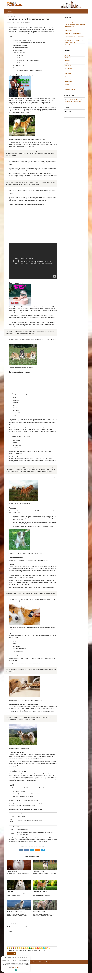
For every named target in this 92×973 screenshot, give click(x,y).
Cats (66, 63)
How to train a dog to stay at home (74, 45)
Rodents (67, 87)
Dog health (68, 71)
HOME (10, 11)
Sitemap (41, 962)
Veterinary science (70, 89)
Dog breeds (27, 22)
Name (9, 926)
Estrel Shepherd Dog (39, 912)
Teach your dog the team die (72, 22)
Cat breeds (68, 57)
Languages (49, 962)
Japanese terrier (38, 871)
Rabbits (67, 84)
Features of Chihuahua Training (73, 33)
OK (16, 969)
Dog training (68, 73)
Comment (9, 931)
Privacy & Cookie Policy (17, 967)
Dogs (66, 76)
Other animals (68, 81)
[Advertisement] (33, 383)
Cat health (67, 60)
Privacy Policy (32, 962)
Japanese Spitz (12, 871)
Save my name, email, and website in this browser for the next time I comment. (26, 950)
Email (25, 926)
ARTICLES (68, 55)
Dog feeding (68, 68)
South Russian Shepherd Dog (16, 912)
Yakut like (10, 891)
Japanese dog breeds (40, 891)
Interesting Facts (69, 79)
